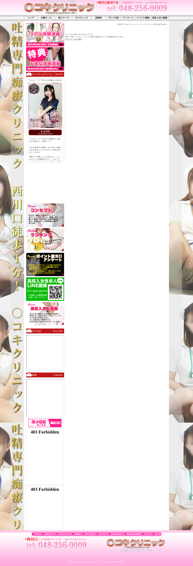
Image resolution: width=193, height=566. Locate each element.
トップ (37, 534)
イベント (102, 534)
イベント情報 (143, 18)
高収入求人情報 (160, 18)
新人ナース (63, 18)
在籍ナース (46, 18)
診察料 (98, 18)
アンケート (128, 18)
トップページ (30, 18)
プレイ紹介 (113, 18)
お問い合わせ (116, 534)
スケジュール (81, 18)
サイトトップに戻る (73, 39)
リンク (147, 534)
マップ (158, 534)
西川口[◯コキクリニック (93, 562)
